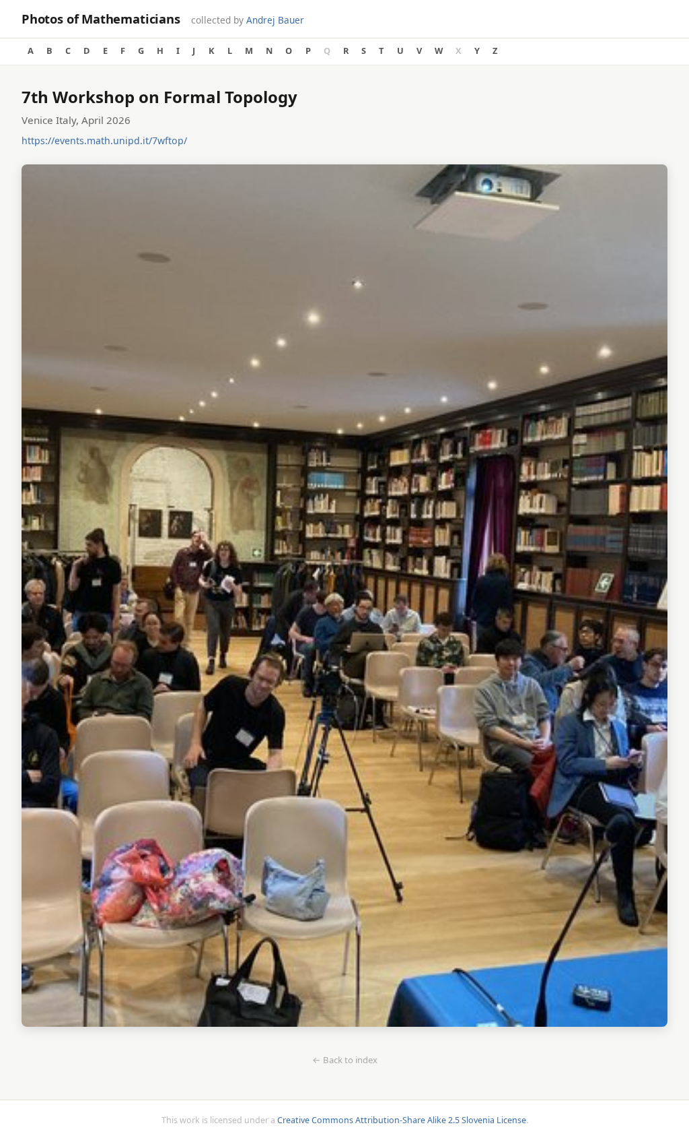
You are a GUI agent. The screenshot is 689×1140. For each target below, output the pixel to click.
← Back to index (344, 1060)
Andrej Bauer (275, 19)
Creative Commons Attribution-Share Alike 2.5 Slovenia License (401, 1120)
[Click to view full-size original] (344, 598)
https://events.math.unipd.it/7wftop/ (104, 140)
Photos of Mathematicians (101, 18)
